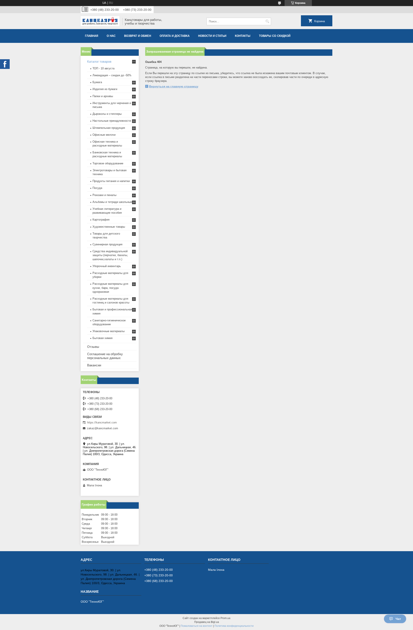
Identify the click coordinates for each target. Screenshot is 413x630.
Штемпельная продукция (108, 127)
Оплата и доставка (175, 35)
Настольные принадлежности (111, 120)
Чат (398, 619)
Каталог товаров (99, 61)
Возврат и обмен (137, 35)
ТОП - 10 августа (103, 68)
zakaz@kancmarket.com (102, 428)
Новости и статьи (212, 35)
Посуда (97, 188)
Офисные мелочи (104, 134)
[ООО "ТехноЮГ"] (100, 21)
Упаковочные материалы (108, 331)
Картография (100, 219)
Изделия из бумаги (104, 89)
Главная (91, 35)
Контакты (242, 35)
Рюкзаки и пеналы (104, 195)
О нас (111, 35)
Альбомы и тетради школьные (112, 202)
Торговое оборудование (107, 163)
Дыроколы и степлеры (107, 113)
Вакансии (94, 365)
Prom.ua (225, 618)
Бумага (97, 82)
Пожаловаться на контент (197, 625)
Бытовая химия (102, 338)
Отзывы (93, 346)
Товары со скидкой (274, 35)
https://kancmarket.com (102, 422)
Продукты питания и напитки (111, 181)
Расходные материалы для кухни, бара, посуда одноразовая (110, 287)
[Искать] (267, 21)
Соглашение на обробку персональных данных (105, 356)
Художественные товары (108, 226)
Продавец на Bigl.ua (206, 622)
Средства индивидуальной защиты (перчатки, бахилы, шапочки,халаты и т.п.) (110, 255)
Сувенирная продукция (107, 244)
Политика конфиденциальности (234, 625)
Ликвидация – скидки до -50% (111, 75)
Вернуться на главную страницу (173, 86)
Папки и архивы (102, 96)
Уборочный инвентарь (106, 266)
